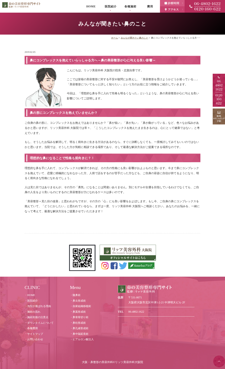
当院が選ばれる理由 (39, 306)
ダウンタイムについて (40, 322)
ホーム (114, 38)
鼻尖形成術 (79, 300)
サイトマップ (35, 333)
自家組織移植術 (82, 306)
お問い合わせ (35, 339)
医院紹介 (32, 300)
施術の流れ (33, 311)
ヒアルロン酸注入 (83, 339)
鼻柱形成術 (79, 322)
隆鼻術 (77, 295)
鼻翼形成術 (79, 311)
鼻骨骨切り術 (80, 317)
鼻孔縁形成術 (80, 328)
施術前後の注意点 (37, 317)
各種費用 (32, 328)
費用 (150, 6)
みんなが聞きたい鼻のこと (134, 38)
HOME (91, 6)
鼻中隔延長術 (80, 333)
